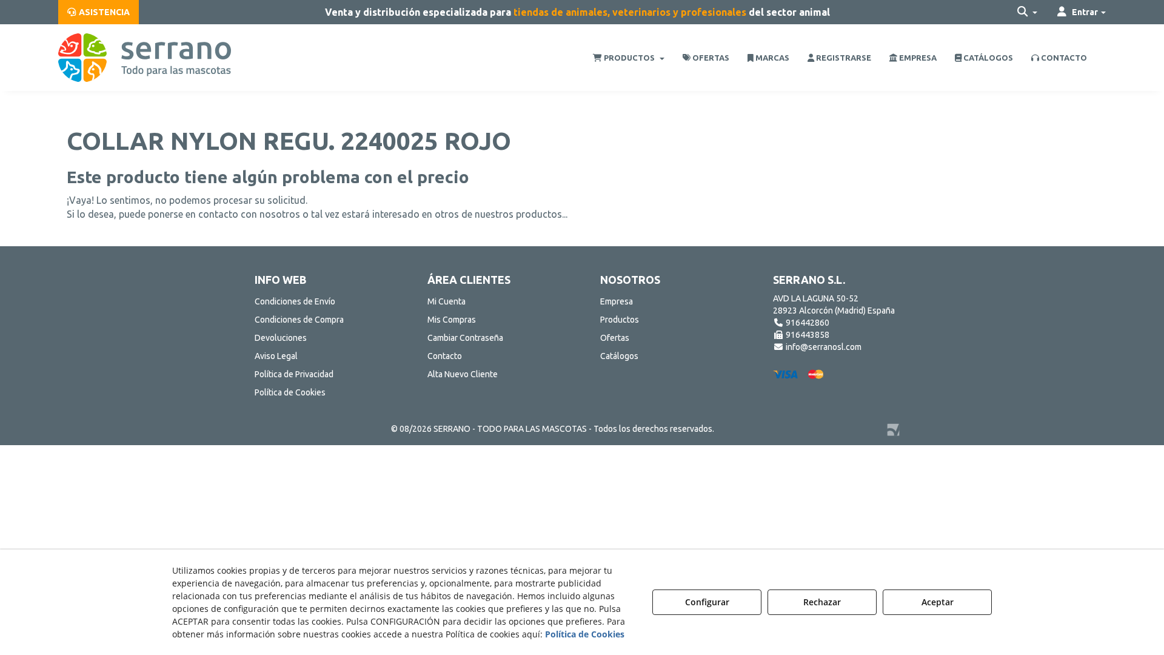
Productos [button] (619, 319)
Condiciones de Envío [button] (295, 301)
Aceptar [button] (937, 602)
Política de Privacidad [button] (294, 374)
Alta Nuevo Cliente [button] (462, 374)
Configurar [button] (707, 602)
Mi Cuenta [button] (446, 301)
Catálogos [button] (619, 356)
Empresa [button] (616, 301)
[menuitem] (98, 12)
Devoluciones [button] (281, 338)
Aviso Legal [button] (276, 356)
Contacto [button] (444, 356)
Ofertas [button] (614, 338)
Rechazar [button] (822, 602)
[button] (98, 12)
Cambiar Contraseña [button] (465, 338)
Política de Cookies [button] (290, 392)
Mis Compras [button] (451, 319)
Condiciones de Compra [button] (299, 319)
